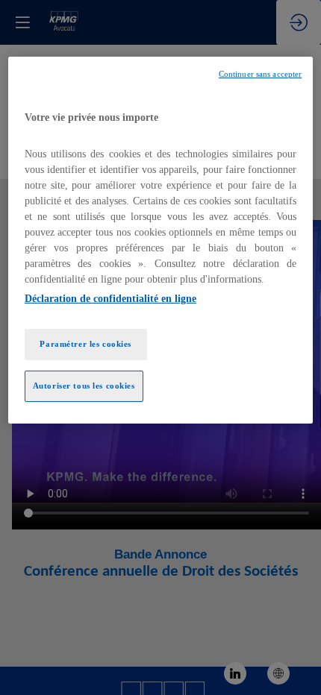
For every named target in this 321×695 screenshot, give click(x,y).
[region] (161, 240)
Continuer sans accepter (260, 74)
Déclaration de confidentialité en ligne (110, 298)
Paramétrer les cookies (85, 343)
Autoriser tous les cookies (84, 385)
